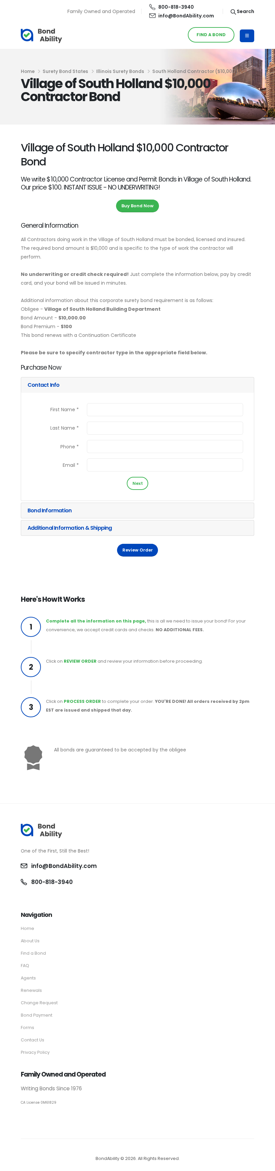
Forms (27, 1027)
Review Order (137, 550)
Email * (71, 465)
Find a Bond (33, 953)
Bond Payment (36, 1015)
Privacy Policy (35, 1052)
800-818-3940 (176, 7)
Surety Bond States (65, 71)
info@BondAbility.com (186, 15)
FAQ (25, 965)
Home (28, 71)
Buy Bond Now (137, 206)
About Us (30, 941)
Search (245, 11)
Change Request (39, 1003)
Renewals (31, 990)
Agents (28, 978)
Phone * (69, 446)
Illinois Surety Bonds (120, 71)
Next (137, 483)
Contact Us (32, 1040)
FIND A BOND (211, 35)
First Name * (64, 409)
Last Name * (64, 428)
